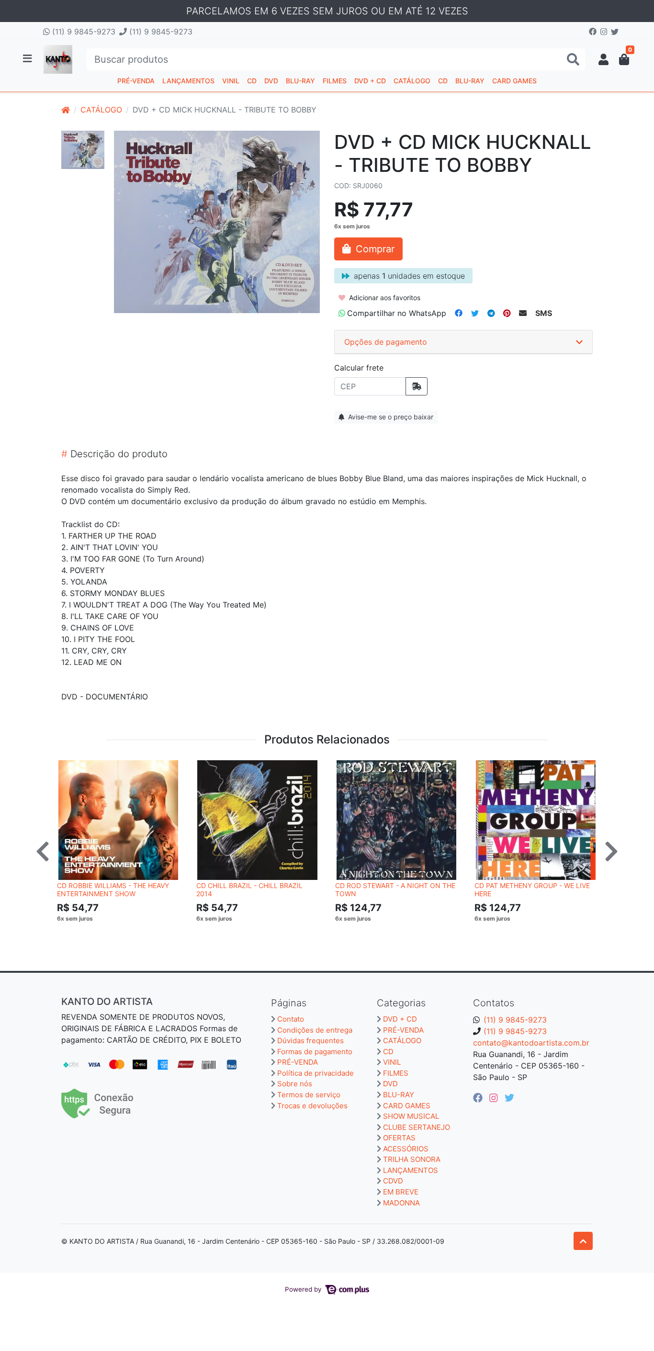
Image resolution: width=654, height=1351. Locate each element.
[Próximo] (611, 851)
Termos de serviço (308, 1094)
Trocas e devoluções (312, 1105)
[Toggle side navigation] (28, 59)
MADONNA (401, 1202)
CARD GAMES (514, 81)
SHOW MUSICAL (411, 1116)
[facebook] (479, 1097)
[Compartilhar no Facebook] (459, 313)
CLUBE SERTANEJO (416, 1127)
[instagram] (495, 1097)
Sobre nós (294, 1083)
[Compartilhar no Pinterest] (507, 313)
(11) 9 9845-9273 (82, 31)
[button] (603, 59)
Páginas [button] (288, 1003)
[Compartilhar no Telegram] (491, 313)
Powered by (304, 1289)
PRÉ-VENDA (136, 81)
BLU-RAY (300, 81)
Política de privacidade (315, 1073)
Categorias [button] (401, 1003)
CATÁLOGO (412, 81)
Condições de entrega (314, 1030)
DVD (271, 81)
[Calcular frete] (417, 386)
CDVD (393, 1180)
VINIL (230, 81)
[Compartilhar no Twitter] (475, 313)
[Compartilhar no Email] (523, 313)
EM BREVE (400, 1191)
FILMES (335, 81)
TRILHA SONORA (411, 1159)
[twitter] (509, 1097)
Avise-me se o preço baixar (389, 417)
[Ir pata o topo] (583, 1241)
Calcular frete (358, 367)
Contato (290, 1019)
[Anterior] (43, 851)
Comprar (122, 933)
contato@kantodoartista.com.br (531, 1042)
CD (252, 81)
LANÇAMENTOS (188, 81)
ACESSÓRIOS (405, 1148)
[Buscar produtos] (573, 59)
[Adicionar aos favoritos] (69, 768)
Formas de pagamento (314, 1051)
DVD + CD (370, 81)
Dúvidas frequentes (310, 1040)
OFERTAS (399, 1137)
